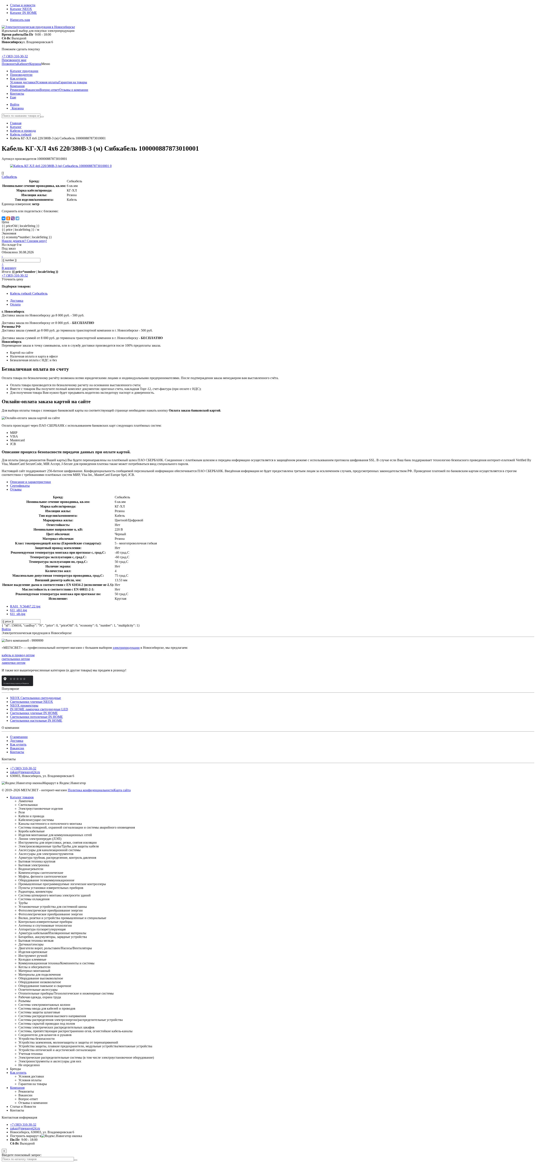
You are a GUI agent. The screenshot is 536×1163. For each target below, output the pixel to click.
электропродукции (126, 647)
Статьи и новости (22, 5)
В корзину (9, 268)
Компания (17, 1087)
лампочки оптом (13, 662)
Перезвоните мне (14, 60)
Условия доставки (23, 82)
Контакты (17, 752)
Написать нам (20, 20)
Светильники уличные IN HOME (34, 713)
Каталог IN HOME (23, 12)
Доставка (16, 740)
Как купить (18, 744)
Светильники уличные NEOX (31, 701)
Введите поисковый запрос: (21, 1155)
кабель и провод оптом (18, 655)
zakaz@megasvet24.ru (25, 772)
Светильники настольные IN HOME (36, 720)
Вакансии (33, 90)
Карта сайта (122, 790)
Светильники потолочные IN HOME (36, 717)
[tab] (20, 485)
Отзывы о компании (73, 90)
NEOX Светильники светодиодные (35, 698)
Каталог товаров (22, 797)
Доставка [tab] (16, 300)
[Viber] (13, 218)
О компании (19, 737)
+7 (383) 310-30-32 (15, 56)
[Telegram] (17, 218)
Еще (13, 97)
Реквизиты (18, 90)
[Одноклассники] (8, 218)
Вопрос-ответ (49, 90)
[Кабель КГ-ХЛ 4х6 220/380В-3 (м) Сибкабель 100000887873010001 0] (61, 166)
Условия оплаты (47, 82)
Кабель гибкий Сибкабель (29, 293)
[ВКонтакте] (3, 218)
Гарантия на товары (73, 82)
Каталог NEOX (21, 9)
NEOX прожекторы (24, 705)
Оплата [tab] (15, 304)
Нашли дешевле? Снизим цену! (24, 241)
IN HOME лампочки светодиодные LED (39, 709)
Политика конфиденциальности (91, 790)
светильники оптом (16, 659)
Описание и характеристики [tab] (30, 482)
